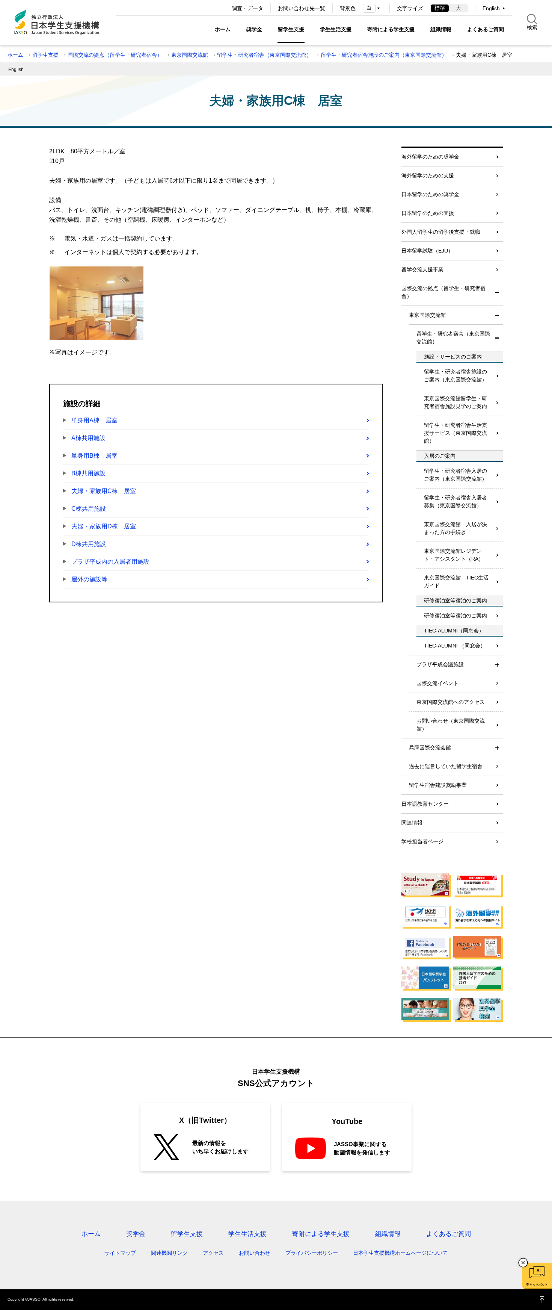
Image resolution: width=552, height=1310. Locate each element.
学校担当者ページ (422, 841)
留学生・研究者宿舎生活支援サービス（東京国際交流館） (455, 433)
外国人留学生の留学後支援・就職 (440, 232)
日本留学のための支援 (427, 213)
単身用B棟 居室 (94, 455)
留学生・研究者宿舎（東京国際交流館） (264, 55)
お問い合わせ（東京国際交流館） (450, 725)
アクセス (213, 1253)
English (491, 8)
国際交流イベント (437, 683)
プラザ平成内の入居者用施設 (110, 561)
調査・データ (247, 8)
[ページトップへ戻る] (542, 1299)
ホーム (223, 29)
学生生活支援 (335, 29)
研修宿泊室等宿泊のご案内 (455, 616)
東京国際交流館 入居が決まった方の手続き (455, 528)
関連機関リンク (169, 1253)
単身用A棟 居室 (94, 420)
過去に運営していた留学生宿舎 (446, 766)
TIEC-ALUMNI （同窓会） (455, 646)
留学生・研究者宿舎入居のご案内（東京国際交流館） (455, 475)
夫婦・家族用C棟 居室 (103, 491)
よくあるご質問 (485, 29)
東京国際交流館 (189, 55)
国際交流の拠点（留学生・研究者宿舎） (115, 55)
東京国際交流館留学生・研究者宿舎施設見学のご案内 (455, 402)
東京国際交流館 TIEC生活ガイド (456, 581)
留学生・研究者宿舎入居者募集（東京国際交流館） (455, 501)
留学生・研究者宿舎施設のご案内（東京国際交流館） (384, 55)
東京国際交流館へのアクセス (450, 702)
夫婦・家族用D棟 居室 (103, 526)
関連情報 (411, 823)
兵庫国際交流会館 (430, 747)
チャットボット (536, 1284)
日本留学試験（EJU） (427, 251)
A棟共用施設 (88, 438)
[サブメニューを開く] (497, 664)
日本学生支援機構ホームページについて (400, 1253)
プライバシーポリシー (311, 1253)
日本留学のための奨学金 (430, 194)
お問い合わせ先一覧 (301, 8)
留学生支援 (291, 29)
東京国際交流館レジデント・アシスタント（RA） (454, 555)
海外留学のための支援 (427, 175)
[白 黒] (372, 8)
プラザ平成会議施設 (440, 664)
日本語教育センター (425, 804)
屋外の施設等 (89, 579)
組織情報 (440, 29)
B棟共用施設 (88, 473)
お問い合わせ (254, 1253)
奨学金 (254, 29)
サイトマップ (120, 1253)
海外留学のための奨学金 (430, 157)
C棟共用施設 (88, 508)
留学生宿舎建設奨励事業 (438, 785)
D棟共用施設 (88, 544)
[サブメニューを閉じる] (497, 292)
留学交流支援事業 (422, 269)
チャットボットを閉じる (523, 1262)
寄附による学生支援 (391, 29)
